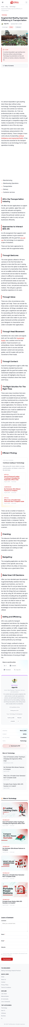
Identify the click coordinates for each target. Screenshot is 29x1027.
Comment (3, 920)
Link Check (4, 993)
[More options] (26, 2)
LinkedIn (13, 721)
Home (2, 976)
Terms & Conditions (6, 987)
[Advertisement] (14, 84)
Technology (4, 14)
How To (3, 1010)
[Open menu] (2, 2)
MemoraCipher (5, 996)
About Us (3, 979)
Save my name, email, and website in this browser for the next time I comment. (15, 954)
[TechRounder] (14, 2)
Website (19, 717)
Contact (3, 982)
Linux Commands (5, 1001)
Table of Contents (9, 65)
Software (3, 1013)
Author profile (11, 717)
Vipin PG (6, 23)
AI (1, 1018)
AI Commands (4, 999)
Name (3, 934)
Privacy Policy (4, 984)
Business (3, 1015)
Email (3, 940)
